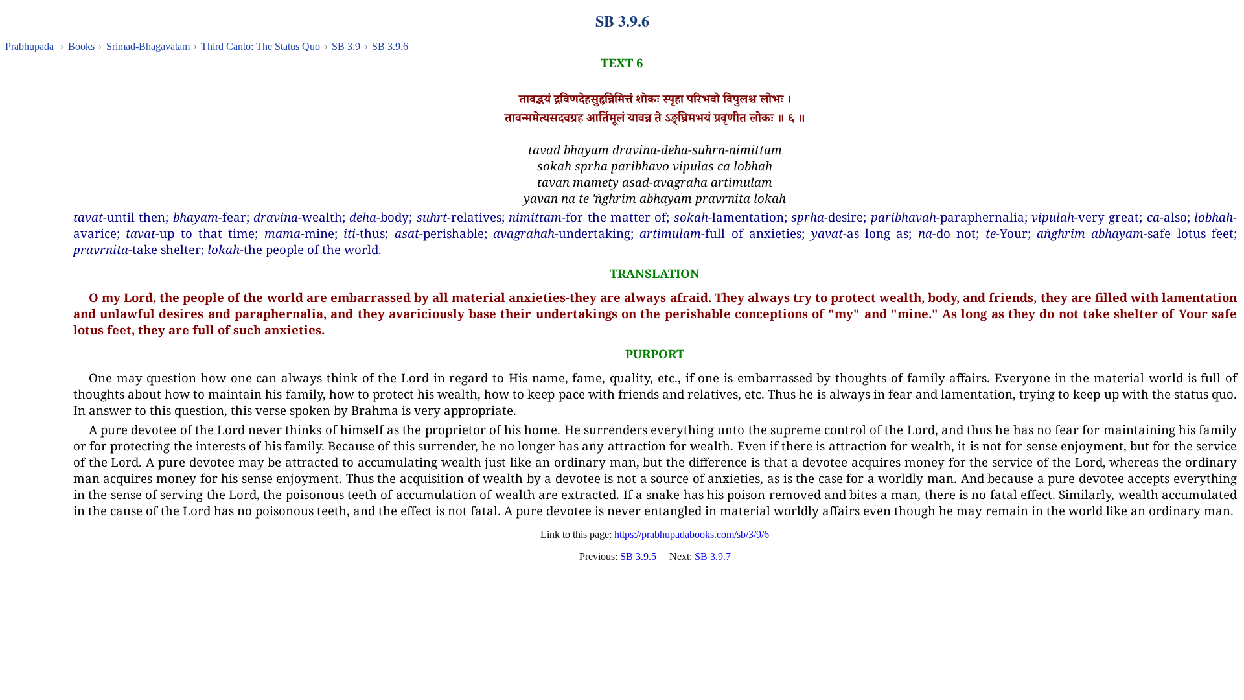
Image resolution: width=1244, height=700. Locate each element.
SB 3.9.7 (713, 556)
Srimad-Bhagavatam (148, 46)
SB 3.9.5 (638, 556)
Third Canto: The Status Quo (260, 46)
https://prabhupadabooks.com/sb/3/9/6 (691, 534)
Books (81, 46)
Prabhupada (29, 46)
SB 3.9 (346, 46)
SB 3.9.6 (390, 46)
